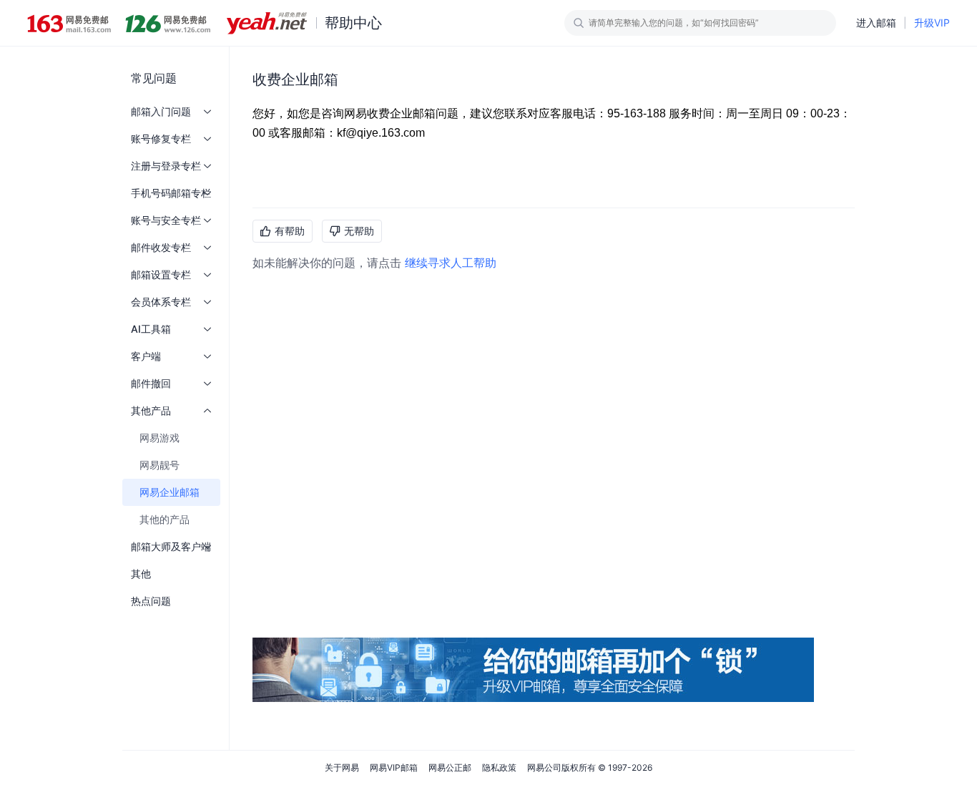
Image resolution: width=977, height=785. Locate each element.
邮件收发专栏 (161, 247)
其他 (141, 573)
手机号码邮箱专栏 (171, 193)
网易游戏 (159, 437)
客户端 (146, 356)
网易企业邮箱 (169, 492)
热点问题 (151, 601)
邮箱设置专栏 (161, 274)
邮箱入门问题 (161, 111)
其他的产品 (164, 519)
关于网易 (342, 767)
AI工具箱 (151, 329)
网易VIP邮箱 (394, 767)
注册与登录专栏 (166, 166)
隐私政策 (499, 767)
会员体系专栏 (161, 302)
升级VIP (932, 22)
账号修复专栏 (161, 138)
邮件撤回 (151, 383)
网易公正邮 (449, 767)
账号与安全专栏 (166, 220)
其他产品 (151, 410)
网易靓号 (159, 465)
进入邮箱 (876, 22)
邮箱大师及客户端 (171, 546)
